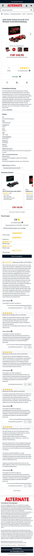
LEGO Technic (30, 14)
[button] (3, 34)
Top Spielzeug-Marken (15, 14)
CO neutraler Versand (17, 1)
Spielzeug (6, 14)
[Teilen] (27, 82)
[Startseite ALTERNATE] (14, 5)
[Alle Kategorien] (3, 5)
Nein (29, 308)
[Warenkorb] (31, 5)
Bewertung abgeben (17, 256)
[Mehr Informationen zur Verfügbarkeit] (20, 76)
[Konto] (26, 5)
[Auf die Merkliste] (7, 82)
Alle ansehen (17, 490)
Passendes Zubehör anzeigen (17, 212)
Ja (25, 308)
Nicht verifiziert (6, 300)
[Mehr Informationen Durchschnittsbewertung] (29, 70)
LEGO (24, 14)
